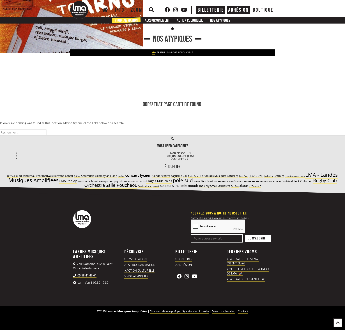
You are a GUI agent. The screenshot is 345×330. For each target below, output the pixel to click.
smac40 (156, 186)
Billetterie (211, 10)
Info (119, 10)
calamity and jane (106, 175)
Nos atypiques (220, 20)
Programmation (126, 20)
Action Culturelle (178, 156)
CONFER (166, 176)
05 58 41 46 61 (86, 275)
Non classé (177, 153)
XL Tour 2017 (255, 186)
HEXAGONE (256, 175)
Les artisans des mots (295, 176)
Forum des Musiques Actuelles (219, 175)
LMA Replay (68, 181)
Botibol (77, 176)
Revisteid (287, 181)
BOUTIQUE (263, 10)
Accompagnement (157, 20)
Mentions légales (223, 311)
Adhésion (185, 265)
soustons (167, 185)
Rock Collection (303, 181)
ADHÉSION (238, 10)
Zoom (136, 10)
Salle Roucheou (121, 185)
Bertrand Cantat (63, 175)
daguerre (176, 175)
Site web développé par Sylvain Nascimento (179, 311)
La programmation (140, 265)
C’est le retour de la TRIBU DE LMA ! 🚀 (248, 271)
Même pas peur (106, 181)
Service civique (145, 186)
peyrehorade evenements (130, 181)
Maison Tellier (83, 181)
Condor (157, 175)
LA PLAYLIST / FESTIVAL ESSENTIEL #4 (243, 261)
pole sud (183, 180)
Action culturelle (190, 20)
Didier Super (194, 176)
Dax (185, 175)
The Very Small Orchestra (214, 186)
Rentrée (247, 181)
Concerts (185, 259)
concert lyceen (138, 175)
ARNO (15, 176)
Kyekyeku (268, 176)
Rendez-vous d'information (230, 181)
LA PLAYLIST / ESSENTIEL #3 (247, 279)
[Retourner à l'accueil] (82, 227)
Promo (197, 181)
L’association (136, 259)
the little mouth (186, 185)
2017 (9, 176)
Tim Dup (235, 186)
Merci (94, 181)
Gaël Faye (243, 176)
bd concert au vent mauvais (36, 175)
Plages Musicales (159, 181)
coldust (121, 176)
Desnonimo (178, 159)
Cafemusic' (88, 175)
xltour (243, 185)
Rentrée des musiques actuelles (266, 181)
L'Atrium (278, 175)
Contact (243, 311)
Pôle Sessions (209, 181)
